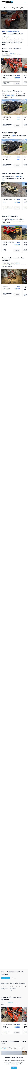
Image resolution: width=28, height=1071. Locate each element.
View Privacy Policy (17, 1063)
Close (14, 1067)
